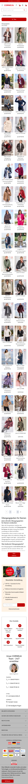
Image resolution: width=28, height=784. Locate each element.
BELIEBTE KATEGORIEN (8, 711)
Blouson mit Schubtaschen (7, 227)
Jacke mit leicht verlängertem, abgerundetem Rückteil (7, 134)
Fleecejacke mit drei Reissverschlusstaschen (7, 273)
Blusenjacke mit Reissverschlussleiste (20, 343)
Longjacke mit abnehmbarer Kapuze (21, 250)
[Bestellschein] (22, 5)
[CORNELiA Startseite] (9, 5)
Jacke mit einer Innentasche (7, 44)
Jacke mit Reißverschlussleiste (7, 250)
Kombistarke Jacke (7, 111)
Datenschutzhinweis (14, 609)
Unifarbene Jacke (7, 90)
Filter (15, 19)
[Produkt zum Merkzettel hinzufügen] (12, 29)
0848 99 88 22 (14, 683)
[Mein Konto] (16, 5)
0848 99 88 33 (14, 687)
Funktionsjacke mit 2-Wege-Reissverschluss (21, 67)
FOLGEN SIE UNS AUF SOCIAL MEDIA (12, 735)
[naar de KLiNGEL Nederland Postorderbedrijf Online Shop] (18, 743)
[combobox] (14, 10)
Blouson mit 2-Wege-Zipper (20, 503)
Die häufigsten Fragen (14, 706)
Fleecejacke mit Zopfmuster (20, 157)
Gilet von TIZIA (20, 412)
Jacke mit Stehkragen (20, 111)
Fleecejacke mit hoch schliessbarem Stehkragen (7, 389)
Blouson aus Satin (20, 90)
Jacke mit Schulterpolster (20, 44)
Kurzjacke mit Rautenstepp (7, 434)
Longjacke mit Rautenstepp (7, 319)
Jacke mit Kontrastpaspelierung (7, 203)
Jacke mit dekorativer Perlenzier (7, 366)
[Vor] (21, 512)
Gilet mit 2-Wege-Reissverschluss (20, 366)
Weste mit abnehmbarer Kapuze (7, 503)
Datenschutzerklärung (7, 777)
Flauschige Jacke (20, 479)
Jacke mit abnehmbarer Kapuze (7, 67)
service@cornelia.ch (14, 696)
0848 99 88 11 (14, 679)
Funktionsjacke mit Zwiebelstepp (20, 203)
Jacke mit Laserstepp (20, 133)
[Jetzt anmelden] (21, 605)
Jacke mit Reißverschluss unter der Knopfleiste (7, 180)
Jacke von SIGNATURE (20, 433)
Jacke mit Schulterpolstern (7, 296)
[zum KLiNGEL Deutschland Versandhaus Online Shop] (14, 743)
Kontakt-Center (13, 702)
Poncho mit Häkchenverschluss (20, 319)
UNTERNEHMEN (6, 725)
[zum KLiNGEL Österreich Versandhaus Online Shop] (9, 743)
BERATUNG (5, 730)
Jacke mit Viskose (20, 272)
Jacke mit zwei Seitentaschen (20, 180)
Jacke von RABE (20, 388)
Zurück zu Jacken (7, 15)
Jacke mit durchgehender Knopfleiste (20, 227)
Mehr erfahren (14, 554)
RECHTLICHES (6, 720)
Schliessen (7, 781)
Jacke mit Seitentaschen (7, 412)
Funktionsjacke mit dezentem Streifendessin (7, 480)
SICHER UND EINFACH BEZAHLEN (11, 716)
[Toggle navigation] (2, 5)
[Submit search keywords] (24, 10)
